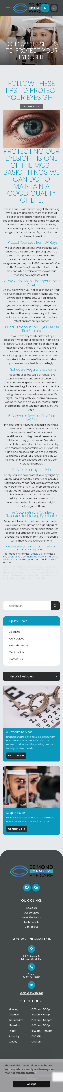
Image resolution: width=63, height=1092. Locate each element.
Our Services (16, 638)
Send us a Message (31, 993)
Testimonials (16, 652)
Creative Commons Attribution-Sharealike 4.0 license (30, 558)
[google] (36, 887)
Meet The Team (18, 645)
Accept (31, 1084)
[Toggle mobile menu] (8, 7)
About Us (14, 632)
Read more (14, 755)
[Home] (25, 8)
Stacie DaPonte (40, 553)
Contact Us (16, 659)
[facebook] (27, 887)
